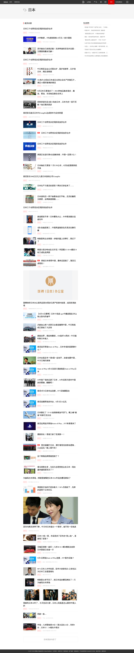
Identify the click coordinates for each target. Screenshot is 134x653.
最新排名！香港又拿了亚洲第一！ (51, 434)
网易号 (25, 32)
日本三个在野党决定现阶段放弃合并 (37, 29)
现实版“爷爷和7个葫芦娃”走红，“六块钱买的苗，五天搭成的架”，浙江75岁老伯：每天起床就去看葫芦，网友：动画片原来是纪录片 (98, 27)
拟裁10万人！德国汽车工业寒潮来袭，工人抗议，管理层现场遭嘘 (98, 52)
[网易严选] (95, 2)
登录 (111, 2)
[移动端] (83, 2)
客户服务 (71, 651)
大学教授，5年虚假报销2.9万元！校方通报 (54, 38)
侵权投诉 (104, 651)
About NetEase (48, 651)
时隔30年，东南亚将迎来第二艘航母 (95, 30)
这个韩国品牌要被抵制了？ (48, 456)
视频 (39, 137)
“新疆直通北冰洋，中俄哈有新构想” (95, 33)
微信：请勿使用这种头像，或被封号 (95, 36)
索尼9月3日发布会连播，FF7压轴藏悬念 (53, 391)
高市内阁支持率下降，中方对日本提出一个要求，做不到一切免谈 (49, 527)
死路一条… (41, 614)
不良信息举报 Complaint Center (87, 651)
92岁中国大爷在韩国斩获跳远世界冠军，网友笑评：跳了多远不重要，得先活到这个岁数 (98, 43)
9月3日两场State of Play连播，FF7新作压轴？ (55, 558)
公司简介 (55, 651)
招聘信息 (65, 651)
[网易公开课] (89, 2)
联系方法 (60, 651)
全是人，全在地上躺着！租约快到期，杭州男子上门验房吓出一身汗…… (98, 46)
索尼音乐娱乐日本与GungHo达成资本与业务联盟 (43, 113)
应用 (10, 2)
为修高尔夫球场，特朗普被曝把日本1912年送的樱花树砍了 (47, 478)
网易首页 (6, 2)
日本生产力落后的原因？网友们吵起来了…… (55, 186)
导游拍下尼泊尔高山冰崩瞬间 (93, 49)
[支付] (101, 2)
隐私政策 (76, 651)
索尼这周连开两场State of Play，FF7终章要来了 (56, 423)
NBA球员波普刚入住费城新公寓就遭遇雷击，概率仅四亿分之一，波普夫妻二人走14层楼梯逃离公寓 (98, 56)
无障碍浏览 (17, 2)
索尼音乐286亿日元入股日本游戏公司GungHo (41, 176)
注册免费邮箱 (118, 2)
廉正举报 (98, 651)
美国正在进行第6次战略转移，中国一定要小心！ (57, 155)
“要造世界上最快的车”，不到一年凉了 (95, 40)
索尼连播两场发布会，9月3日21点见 (52, 402)
